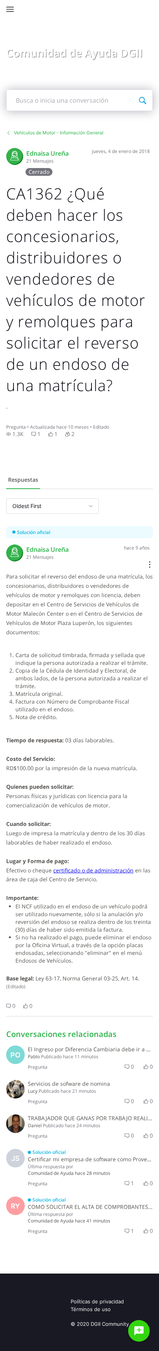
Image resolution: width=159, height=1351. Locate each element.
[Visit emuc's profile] (14, 156)
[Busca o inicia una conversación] (142, 100)
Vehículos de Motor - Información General (58, 133)
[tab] (23, 480)
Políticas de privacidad (97, 1301)
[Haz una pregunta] (139, 1331)
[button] (15, 434)
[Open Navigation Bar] (12, 9)
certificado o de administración (93, 870)
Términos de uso (91, 1309)
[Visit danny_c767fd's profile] (15, 1123)
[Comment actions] (150, 565)
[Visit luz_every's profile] (15, 1089)
